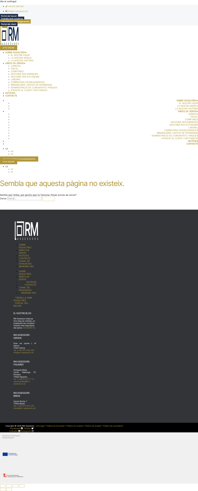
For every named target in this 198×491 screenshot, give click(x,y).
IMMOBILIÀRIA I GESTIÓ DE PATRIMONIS (31, 84)
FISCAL (14, 68)
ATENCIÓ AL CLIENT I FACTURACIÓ (29, 90)
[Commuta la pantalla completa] (9, 485)
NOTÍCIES (10, 93)
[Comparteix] (15, 485)
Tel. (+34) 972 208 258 (23, 350)
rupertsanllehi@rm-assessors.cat (21, 382)
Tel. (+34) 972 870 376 (23, 406)
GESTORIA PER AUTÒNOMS (25, 76)
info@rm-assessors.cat (23, 352)
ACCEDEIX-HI (29, 328)
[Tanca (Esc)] (22, 485)
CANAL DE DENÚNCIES (25, 262)
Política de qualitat (93, 426)
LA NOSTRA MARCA (21, 57)
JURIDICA (16, 66)
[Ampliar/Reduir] (3, 485)
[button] (6, 149)
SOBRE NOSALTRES (15, 52)
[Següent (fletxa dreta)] (9, 489)
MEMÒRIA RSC (26, 266)
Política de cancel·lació (113, 426)
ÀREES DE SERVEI (14, 63)
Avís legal (40, 426)
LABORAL (16, 79)
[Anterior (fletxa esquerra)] (3, 489)
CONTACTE (11, 95)
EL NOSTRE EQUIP (20, 55)
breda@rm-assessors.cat (24, 408)
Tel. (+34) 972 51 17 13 (23, 379)
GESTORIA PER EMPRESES (24, 74)
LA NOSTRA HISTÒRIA (22, 60)
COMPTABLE (17, 71)
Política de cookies (75, 426)
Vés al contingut (8, 1)
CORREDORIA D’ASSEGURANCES (28, 82)
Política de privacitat (55, 426)
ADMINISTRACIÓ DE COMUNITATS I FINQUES (34, 87)
